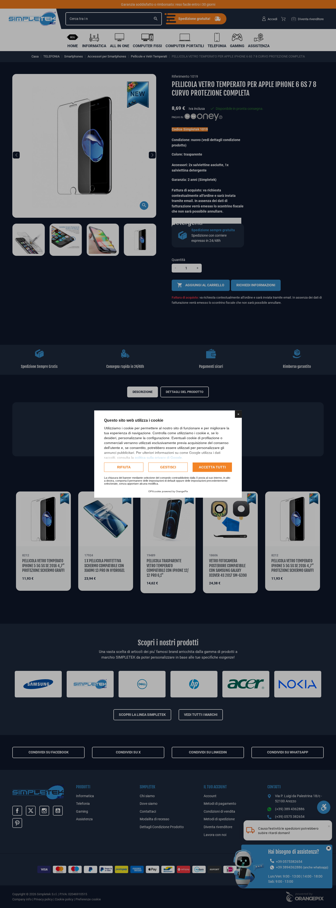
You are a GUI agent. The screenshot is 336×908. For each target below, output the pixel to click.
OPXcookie (154, 491)
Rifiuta (124, 467)
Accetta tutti (212, 467)
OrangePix (182, 491)
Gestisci (168, 467)
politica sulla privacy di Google (158, 458)
